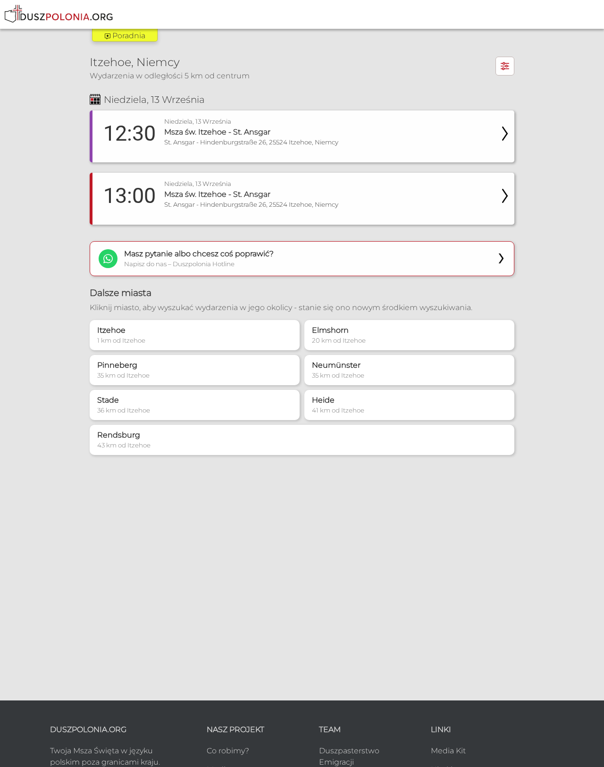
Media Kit (448, 750)
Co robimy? (228, 750)
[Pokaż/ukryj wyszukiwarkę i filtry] (504, 66)
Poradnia (127, 35)
